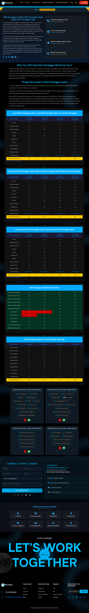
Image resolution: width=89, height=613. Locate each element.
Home (21, 2)
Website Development (47, 2)
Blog (72, 2)
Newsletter (55, 597)
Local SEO (18, 516)
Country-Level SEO (17, 526)
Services (27, 2)
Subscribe (84, 591)
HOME (36, 9)
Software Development (62, 2)
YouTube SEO (53, 516)
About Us (25, 591)
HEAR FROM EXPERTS (22, 490)
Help (54, 588)
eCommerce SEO (36, 516)
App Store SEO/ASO (53, 526)
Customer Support (58, 594)
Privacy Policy (41, 591)
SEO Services (35, 2)
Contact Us (83, 2)
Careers (40, 597)
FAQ (54, 591)
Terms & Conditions (43, 594)
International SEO (36, 526)
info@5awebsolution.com (14, 597)
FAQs (76, 2)
